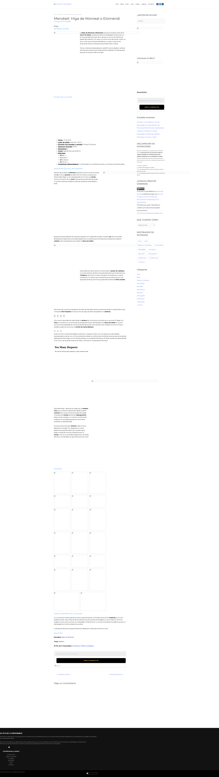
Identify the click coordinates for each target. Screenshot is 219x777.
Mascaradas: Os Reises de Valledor (148, 134)
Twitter (83, 646)
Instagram (90, 646)
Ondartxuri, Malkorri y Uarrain (147, 131)
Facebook (75, 646)
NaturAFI (141, 254)
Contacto (151, 4)
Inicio (117, 4)
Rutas (137, 4)
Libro (132, 4)
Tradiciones (154, 258)
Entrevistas (159, 245)
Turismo (141, 262)
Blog (122, 4)
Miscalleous (152, 249)
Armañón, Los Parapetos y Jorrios (148, 122)
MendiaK (68, 21)
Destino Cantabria (145, 245)
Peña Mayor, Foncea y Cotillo (147, 137)
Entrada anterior (63, 674)
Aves (139, 241)
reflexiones (142, 258)
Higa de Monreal (68, 637)
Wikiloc (61, 641)
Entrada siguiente (116, 674)
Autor (127, 4)
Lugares (143, 4)
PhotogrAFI (152, 254)
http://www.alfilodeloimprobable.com (149, 213)
